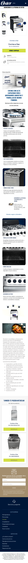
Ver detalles (14, 429)
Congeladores (5, 521)
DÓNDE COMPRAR (14, 51)
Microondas (5, 517)
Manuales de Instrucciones (9, 541)
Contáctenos (5, 546)
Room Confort (6, 528)
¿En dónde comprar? (7, 536)
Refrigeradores (6, 514)
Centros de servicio (7, 539)
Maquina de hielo (6, 548)
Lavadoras (5, 526)
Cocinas (4, 519)
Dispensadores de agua (8, 524)
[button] (25, 3)
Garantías (4, 543)
